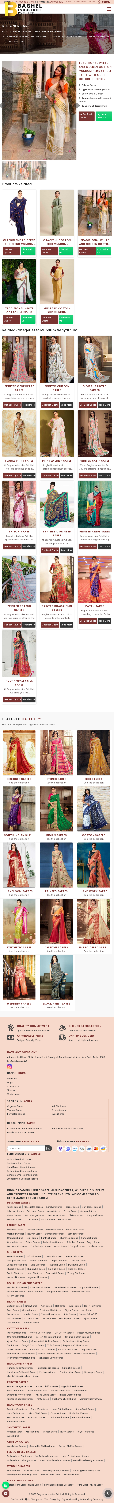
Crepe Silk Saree (59, 1260)
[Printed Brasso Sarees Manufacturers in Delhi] (19, 579)
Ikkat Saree (32, 1237)
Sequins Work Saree (17, 1409)
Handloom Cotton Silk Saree (21, 1372)
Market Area (13, 1094)
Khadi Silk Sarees (15, 1268)
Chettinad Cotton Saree (19, 1336)
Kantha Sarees (48, 1237)
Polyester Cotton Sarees (75, 1345)
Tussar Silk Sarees (53, 1256)
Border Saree (72, 1206)
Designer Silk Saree (16, 1260)
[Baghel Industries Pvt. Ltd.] (23, 9)
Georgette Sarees (33, 1206)
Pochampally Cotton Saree (21, 1357)
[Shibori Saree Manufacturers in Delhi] (19, 504)
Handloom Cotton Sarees (20, 1367)
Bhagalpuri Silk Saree (57, 1291)
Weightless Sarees (16, 1446)
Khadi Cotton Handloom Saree (23, 1376)
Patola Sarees (33, 1242)
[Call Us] (108, 1493)
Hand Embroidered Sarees (21, 1167)
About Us (12, 1078)
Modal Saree (49, 1318)
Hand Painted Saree (62, 1409)
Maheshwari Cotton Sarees (21, 1353)
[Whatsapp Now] (5, 1485)
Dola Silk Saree (38, 1264)
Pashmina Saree (47, 1372)
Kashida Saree (96, 1246)
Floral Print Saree (19, 461)
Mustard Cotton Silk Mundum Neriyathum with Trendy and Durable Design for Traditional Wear (57, 310)
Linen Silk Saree (34, 1273)
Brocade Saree (31, 1322)
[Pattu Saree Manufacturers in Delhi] (95, 579)
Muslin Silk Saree (76, 1264)
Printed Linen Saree (57, 461)
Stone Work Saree (85, 1409)
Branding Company (93, 1499)
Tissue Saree (13, 1322)
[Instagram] (9, 1066)
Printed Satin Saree (95, 461)
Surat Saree (75, 1305)
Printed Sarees (21, 31)
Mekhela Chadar (15, 1233)
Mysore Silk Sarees (37, 1277)
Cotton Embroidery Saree (75, 1341)
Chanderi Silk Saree (40, 1287)
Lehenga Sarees (15, 1211)
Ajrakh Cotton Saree (17, 1341)
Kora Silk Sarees (79, 1260)
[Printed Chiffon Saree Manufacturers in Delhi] (57, 359)
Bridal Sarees (13, 1470)
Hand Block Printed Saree (20, 1132)
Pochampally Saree (17, 1246)
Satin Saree (13, 1310)
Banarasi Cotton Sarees (77, 1336)
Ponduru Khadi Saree (70, 1372)
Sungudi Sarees (89, 1237)
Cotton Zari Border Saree (48, 1336)
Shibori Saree (19, 531)
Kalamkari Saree (54, 1229)
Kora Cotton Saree (67, 1349)
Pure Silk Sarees (15, 1256)
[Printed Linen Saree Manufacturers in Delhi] (57, 433)
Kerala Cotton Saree (84, 1353)
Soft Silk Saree (33, 1256)
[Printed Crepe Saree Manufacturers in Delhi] (95, 504)
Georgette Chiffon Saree (42, 1446)
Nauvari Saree (34, 1233)
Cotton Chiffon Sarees (70, 1446)
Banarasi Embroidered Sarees (22, 1174)
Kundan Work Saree (59, 1417)
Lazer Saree (32, 1219)
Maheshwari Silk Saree (65, 1287)
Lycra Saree (58, 1113)
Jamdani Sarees (76, 1233)
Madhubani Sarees (78, 1413)
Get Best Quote (86, 116)
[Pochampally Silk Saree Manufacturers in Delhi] (19, 653)
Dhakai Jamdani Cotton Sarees (54, 1353)
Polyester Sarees (16, 1113)
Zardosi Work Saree (51, 1474)
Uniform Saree (14, 1305)
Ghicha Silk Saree (16, 1291)
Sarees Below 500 (88, 1314)
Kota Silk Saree (35, 1291)
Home (5, 31)
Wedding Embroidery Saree (86, 1470)
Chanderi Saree (15, 1237)
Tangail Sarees (77, 1246)
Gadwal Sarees (14, 1242)
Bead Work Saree (81, 1417)
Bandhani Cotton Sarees (42, 1349)
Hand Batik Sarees (16, 1413)
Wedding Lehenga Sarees (56, 1470)
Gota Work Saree (39, 1409)
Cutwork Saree (58, 1413)
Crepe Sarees (29, 1310)
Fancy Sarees (14, 1206)
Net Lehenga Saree (34, 1215)
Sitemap (11, 1090)
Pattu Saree (94, 606)
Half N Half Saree (92, 1305)
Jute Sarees (70, 1314)
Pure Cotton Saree (16, 1332)
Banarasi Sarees (15, 1229)
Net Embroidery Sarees (19, 1163)
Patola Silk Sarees (71, 1367)
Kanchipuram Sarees (70, 1318)
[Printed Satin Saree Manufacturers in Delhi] (95, 433)
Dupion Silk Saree (36, 1268)
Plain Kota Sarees (56, 1215)
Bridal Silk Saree (31, 1470)
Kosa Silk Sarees (76, 1268)
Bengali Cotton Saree (33, 1345)
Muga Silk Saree (57, 1264)
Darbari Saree (14, 1318)
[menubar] (109, 9)
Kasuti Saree (60, 1246)
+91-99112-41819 (18, 1061)
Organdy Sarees (89, 1349)
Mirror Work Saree (38, 1413)
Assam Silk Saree (15, 1295)
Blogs (10, 1082)
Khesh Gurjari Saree (41, 1246)
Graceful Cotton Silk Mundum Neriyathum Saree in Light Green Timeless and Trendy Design (57, 242)
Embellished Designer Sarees (22, 1178)
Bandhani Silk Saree (17, 1287)
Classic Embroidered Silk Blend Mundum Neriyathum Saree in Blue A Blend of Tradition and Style (19, 242)
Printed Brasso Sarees (19, 608)
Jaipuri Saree (53, 1211)
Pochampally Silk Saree (19, 682)
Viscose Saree (14, 1110)
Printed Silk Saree (74, 1256)
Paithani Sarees (35, 1229)
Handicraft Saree (16, 1421)
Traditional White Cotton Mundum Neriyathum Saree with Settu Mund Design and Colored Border (19, 310)
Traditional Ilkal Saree (50, 1310)
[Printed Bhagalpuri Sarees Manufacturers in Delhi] (57, 579)
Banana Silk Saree (55, 1273)
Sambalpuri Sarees (54, 1233)
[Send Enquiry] (5, 1493)
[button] (76, 105)
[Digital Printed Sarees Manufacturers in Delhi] (95, 359)
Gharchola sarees (69, 1237)
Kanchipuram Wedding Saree (22, 1474)
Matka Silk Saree (56, 1268)
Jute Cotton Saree (16, 1349)
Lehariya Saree (30, 1314)
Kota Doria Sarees (75, 1229)
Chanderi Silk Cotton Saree (45, 1341)
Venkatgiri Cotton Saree (51, 1357)
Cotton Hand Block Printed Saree (24, 1128)
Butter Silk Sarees (16, 1277)
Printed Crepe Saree (94, 531)
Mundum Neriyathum (48, 31)
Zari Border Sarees (91, 1206)
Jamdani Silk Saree (80, 1291)
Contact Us (13, 1086)
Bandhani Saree (54, 1206)
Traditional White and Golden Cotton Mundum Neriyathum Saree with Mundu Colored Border (95, 242)
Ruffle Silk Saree (15, 1273)
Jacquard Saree (95, 1215)
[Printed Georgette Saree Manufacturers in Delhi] (19, 359)
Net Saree (60, 1305)
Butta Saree (13, 1314)
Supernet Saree (88, 1211)
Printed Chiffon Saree (57, 388)
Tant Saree (13, 1345)
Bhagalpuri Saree (93, 1372)
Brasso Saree (70, 1211)
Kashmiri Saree (71, 1474)
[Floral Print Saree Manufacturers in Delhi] (19, 433)
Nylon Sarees (59, 1110)
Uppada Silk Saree (89, 1287)
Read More (29, 404)
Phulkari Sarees (15, 1219)
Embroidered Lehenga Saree (22, 1171)
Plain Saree (46, 1305)
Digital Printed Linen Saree (78, 1310)
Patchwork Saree (36, 1417)
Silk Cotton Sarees (64, 1332)
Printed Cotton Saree (41, 1332)
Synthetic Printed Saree (57, 533)
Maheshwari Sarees (53, 1242)
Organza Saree (15, 1106)
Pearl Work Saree (15, 1417)
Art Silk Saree (59, 1106)
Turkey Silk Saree (76, 1273)
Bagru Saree (93, 1242)
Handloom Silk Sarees (48, 1367)
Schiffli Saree (48, 1219)
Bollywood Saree (35, 1211)
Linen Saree (31, 1305)
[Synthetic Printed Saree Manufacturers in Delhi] (57, 504)
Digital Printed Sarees (95, 388)
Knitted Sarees (31, 1318)
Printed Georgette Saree (19, 388)
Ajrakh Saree (90, 1318)
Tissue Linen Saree (50, 1314)
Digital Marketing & (72, 1499)
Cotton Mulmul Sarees (88, 1332)
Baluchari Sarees (75, 1242)
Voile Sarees (53, 1345)
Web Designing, (52, 1499)
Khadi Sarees (64, 1219)
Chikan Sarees (76, 1215)
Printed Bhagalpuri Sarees (57, 608)
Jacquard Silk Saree (17, 1264)
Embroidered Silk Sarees (20, 1159)
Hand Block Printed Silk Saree (67, 1128)
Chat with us (102, 116)
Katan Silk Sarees (38, 1260)
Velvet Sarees (14, 1215)
